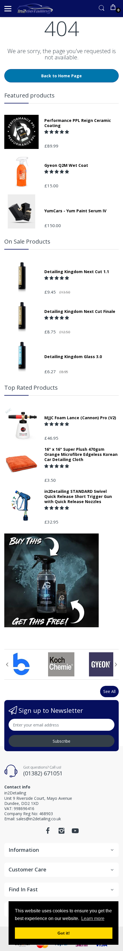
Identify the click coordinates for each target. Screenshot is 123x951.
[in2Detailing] (35, 8)
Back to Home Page (61, 75)
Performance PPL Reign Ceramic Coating (77, 123)
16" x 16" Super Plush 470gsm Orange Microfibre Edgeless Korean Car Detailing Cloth (81, 454)
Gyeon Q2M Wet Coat (66, 165)
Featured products (29, 95)
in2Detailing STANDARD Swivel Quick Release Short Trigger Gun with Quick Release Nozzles (78, 496)
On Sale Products (27, 241)
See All (109, 691)
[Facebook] (47, 832)
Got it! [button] (63, 933)
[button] (57, 131)
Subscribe (61, 741)
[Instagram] (61, 832)
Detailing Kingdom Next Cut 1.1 (76, 271)
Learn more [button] (92, 918)
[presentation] (7, 664)
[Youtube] (75, 832)
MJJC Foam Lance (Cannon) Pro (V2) (80, 417)
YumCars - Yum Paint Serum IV (75, 210)
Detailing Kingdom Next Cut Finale (79, 311)
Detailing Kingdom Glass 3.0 (73, 356)
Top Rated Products (31, 387)
